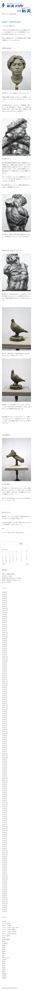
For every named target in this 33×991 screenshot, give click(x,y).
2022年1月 (4, 703)
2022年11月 (5, 683)
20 (26, 558)
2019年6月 (4, 766)
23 (9, 560)
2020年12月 (5, 729)
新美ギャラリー (6, 957)
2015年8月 (4, 858)
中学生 (3, 937)
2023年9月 (4, 663)
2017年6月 (4, 814)
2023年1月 (4, 679)
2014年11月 (5, 877)
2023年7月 (4, 667)
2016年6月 (4, 838)
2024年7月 (4, 642)
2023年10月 (5, 661)
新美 (9, 532)
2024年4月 (4, 648)
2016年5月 (4, 840)
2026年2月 (4, 604)
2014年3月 (4, 893)
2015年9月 (4, 856)
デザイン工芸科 (6, 935)
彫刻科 (3, 951)
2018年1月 (4, 800)
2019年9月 (4, 759)
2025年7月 (4, 618)
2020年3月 (4, 747)
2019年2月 (4, 774)
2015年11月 (5, 852)
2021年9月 (4, 711)
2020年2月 (4, 749)
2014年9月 (4, 881)
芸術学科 (4, 976)
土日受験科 (5, 943)
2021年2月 (4, 725)
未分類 (3, 963)
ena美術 (4, 921)
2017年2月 (4, 822)
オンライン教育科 (6, 582)
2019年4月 (4, 770)
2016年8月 (4, 834)
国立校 (3, 941)
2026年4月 (4, 600)
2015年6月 (4, 862)
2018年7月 (4, 788)
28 (2, 562)
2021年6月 (4, 717)
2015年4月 (4, 866)
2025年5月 (4, 622)
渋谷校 (3, 967)
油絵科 (3, 965)
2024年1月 (4, 654)
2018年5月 (4, 792)
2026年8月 (4, 592)
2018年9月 (4, 784)
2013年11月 (5, 901)
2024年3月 (4, 650)
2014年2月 (4, 895)
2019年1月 (4, 776)
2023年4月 (4, 673)
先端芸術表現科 (6, 939)
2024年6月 (4, 644)
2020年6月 (4, 741)
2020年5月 (4, 743)
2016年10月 (5, 830)
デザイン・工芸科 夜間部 (8, 929)
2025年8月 (4, 616)
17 (13, 558)
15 (6, 558)
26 (21, 560)
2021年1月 (4, 727)
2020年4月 (4, 745)
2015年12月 (5, 850)
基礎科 (3, 945)
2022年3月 (4, 699)
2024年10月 (5, 636)
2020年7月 (4, 739)
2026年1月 (4, 606)
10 (13, 556)
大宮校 (3, 947)
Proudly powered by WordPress (9, 988)
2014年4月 (4, 891)
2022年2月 (4, 701)
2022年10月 (5, 685)
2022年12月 (5, 681)
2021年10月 (5, 709)
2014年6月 (4, 887)
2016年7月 (4, 836)
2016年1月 (4, 848)
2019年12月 (5, 753)
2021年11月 (5, 707)
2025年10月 (5, 612)
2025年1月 (4, 630)
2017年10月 (5, 806)
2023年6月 (4, 669)
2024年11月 (5, 634)
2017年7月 (4, 812)
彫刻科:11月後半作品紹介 (11, 22)
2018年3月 (4, 796)
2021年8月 (4, 713)
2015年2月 (4, 871)
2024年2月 (4, 652)
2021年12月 (5, 705)
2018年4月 (4, 794)
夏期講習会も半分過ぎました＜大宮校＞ (12, 578)
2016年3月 (4, 844)
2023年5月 (4, 671)
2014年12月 (5, 875)
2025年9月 (4, 614)
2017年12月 (5, 802)
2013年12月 (5, 899)
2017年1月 (4, 824)
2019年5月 (4, 768)
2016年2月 (4, 846)
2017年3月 (4, 820)
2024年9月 (4, 638)
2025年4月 (4, 624)
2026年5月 (4, 598)
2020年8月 (4, 737)
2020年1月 (4, 751)
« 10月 (3, 564)
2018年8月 (4, 786)
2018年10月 (5, 782)
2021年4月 (4, 721)
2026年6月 (4, 596)
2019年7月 (4, 764)
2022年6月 (4, 693)
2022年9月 (4, 687)
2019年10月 (5, 757)
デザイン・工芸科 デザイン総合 (10, 927)
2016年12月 (5, 826)
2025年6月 (4, 620)
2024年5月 (4, 646)
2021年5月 (4, 719)
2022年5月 (4, 695)
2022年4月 (4, 697)
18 (16, 558)
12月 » (27, 564)
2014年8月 (4, 883)
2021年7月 (4, 715)
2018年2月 (4, 798)
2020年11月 (5, 731)
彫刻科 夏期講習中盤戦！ (8, 574)
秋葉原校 (4, 974)
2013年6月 (4, 911)
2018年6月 (4, 790)
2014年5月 (4, 889)
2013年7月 (4, 909)
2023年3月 (4, 675)
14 (2, 558)
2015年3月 (4, 869)
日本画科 (4, 959)
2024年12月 (5, 632)
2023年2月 (4, 677)
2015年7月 (4, 860)
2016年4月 (4, 842)
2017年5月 (4, 816)
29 (6, 562)
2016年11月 (5, 828)
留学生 (3, 971)
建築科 (3, 949)
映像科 (3, 961)
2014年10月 (5, 879)
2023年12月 (5, 656)
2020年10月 (5, 733)
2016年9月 (4, 832)
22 (6, 560)
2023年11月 (5, 659)
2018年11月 (5, 780)
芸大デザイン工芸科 (7, 576)
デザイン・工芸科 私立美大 (9, 933)
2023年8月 (4, 665)
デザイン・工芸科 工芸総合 (9, 931)
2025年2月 (4, 628)
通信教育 (4, 978)
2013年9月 (4, 905)
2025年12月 (5, 608)
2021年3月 (4, 723)
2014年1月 (4, 897)
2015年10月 (5, 854)
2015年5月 (4, 864)
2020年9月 (4, 735)
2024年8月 (4, 640)
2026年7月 (4, 594)
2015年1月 (4, 873)
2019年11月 (5, 755)
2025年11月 (5, 610)
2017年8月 (4, 810)
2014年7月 (4, 885)
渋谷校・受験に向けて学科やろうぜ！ (11, 580)
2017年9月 (4, 808)
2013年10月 (5, 903)
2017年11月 (5, 804)
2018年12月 (5, 778)
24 (13, 560)
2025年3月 (4, 626)
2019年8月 (4, 761)
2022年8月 (4, 689)
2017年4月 (4, 818)
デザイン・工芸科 (6, 925)
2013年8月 (4, 907)
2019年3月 (4, 772)
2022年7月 (4, 691)
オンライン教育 (6, 923)
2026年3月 (4, 602)
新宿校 (3, 953)
